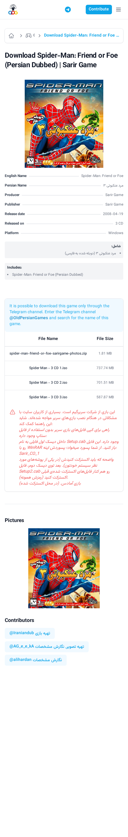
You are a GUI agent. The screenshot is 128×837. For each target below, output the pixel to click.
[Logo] (13, 9)
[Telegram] (68, 9)
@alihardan (21, 660)
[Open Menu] (118, 9)
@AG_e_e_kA (22, 647)
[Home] (12, 35)
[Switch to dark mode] (79, 9)
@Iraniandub (22, 633)
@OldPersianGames (29, 318)
